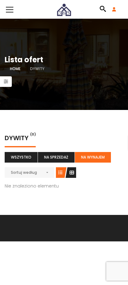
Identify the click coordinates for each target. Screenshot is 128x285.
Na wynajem (93, 157)
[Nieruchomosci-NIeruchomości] (64, 9)
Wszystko (21, 157)
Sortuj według (24, 172)
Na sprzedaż (56, 157)
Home (15, 68)
